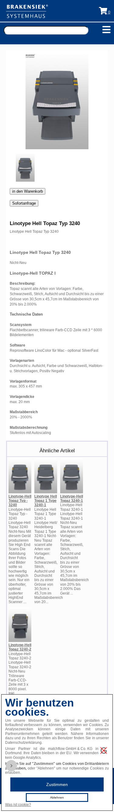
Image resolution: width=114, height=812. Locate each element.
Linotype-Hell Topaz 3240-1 (71, 498)
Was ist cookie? (18, 805)
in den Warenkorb (27, 191)
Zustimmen (57, 784)
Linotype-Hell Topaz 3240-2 (20, 647)
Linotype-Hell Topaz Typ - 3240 (20, 500)
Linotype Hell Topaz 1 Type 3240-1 (45, 500)
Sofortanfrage (24, 203)
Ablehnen (57, 797)
